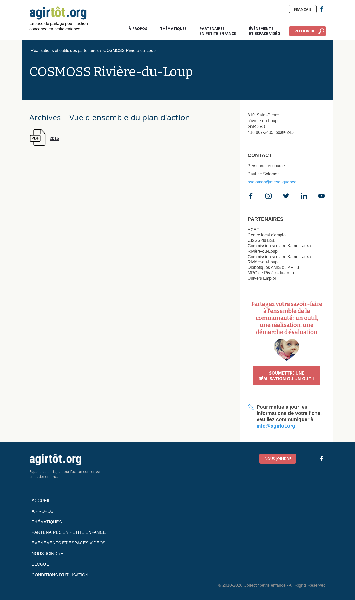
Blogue (40, 564)
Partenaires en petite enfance (218, 31)
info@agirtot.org (276, 426)
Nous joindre (278, 458)
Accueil (41, 500)
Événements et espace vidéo (264, 31)
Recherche (304, 31)
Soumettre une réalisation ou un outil (287, 376)
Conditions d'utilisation (60, 575)
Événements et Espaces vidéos (69, 543)
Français (303, 9)
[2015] (44, 144)
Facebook (322, 9)
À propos (138, 28)
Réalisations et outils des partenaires (65, 50)
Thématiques (173, 28)
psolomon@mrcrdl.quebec (272, 182)
